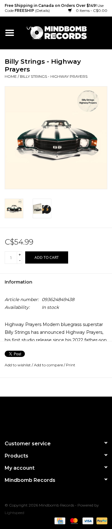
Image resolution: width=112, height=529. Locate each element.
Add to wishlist (18, 365)
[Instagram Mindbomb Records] (67, 416)
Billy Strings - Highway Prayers (53, 76)
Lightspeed (14, 512)
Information (18, 282)
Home (11, 76)
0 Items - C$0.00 (91, 10)
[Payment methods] (59, 520)
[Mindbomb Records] (65, 32)
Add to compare (49, 365)
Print (70, 365)
